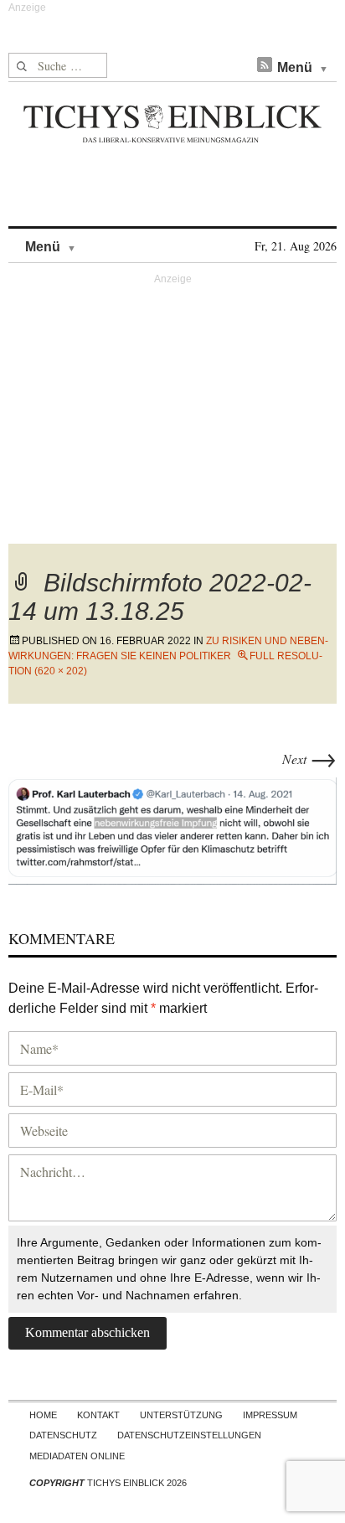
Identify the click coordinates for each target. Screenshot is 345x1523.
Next (309, 758)
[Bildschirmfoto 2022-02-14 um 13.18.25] (172, 828)
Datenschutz (63, 1435)
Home (43, 1415)
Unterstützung (181, 1415)
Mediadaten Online (77, 1456)
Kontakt (98, 1415)
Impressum (270, 1415)
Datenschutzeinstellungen (189, 1435)
